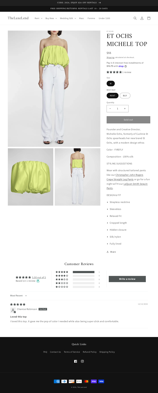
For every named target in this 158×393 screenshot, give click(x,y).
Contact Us (55, 351)
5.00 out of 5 (39, 277)
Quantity (110, 102)
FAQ (45, 351)
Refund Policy (90, 351)
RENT (112, 95)
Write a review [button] (127, 279)
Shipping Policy (107, 351)
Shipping (110, 57)
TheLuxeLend (82, 387)
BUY (125, 95)
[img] (17, 304)
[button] (38, 18)
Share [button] (113, 251)
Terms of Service (72, 351)
